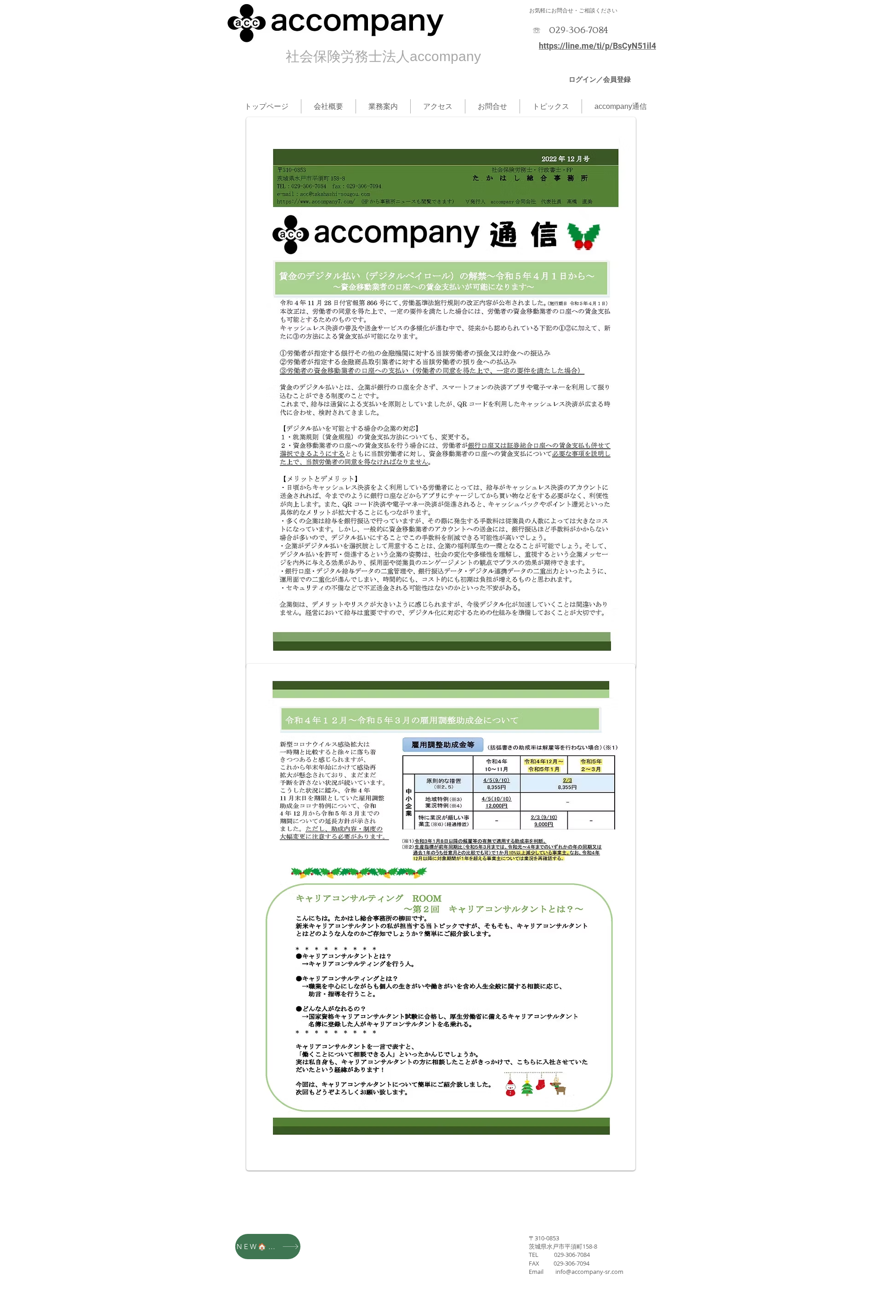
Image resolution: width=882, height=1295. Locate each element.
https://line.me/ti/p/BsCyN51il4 (597, 46)
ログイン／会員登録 (600, 79)
